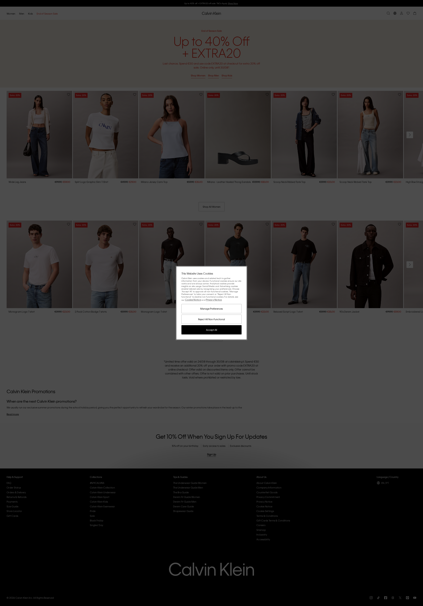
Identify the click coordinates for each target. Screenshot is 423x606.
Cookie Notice (193, 299)
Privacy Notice (214, 299)
